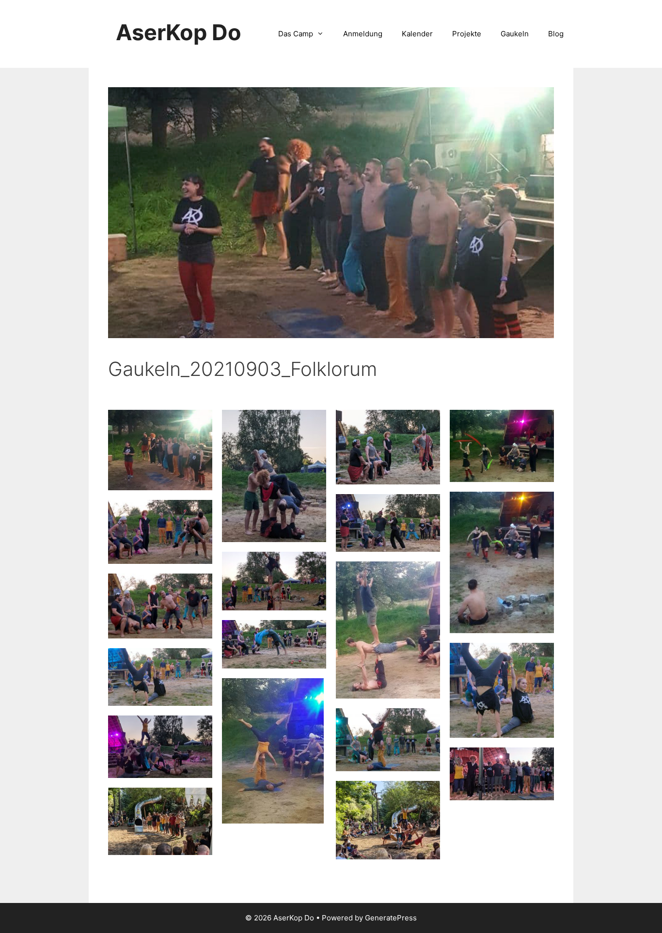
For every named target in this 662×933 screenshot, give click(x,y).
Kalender (417, 33)
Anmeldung (362, 33)
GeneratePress (391, 917)
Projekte (466, 33)
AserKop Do (178, 32)
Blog (556, 33)
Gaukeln (515, 33)
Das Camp (295, 33)
